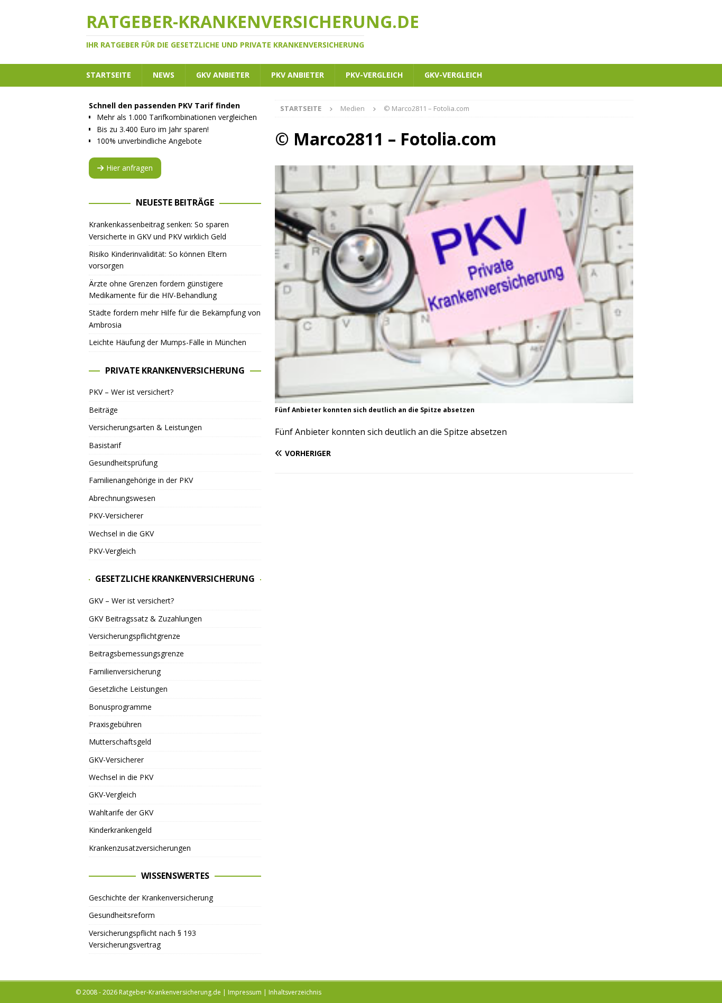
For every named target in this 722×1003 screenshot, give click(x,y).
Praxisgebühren (115, 724)
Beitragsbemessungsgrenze (136, 653)
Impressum (245, 992)
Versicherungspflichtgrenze (134, 636)
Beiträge (103, 410)
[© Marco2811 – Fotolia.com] (454, 397)
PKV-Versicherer (116, 515)
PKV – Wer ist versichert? (131, 392)
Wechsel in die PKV (121, 777)
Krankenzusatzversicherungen (140, 848)
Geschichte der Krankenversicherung (151, 898)
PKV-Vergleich (374, 75)
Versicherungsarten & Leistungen (145, 427)
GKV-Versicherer (116, 760)
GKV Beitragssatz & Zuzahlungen (145, 619)
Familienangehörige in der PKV (141, 480)
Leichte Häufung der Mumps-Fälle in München (167, 342)
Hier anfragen (129, 168)
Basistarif (105, 445)
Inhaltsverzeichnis (295, 992)
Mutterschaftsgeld (120, 742)
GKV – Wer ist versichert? (131, 601)
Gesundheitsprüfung (123, 463)
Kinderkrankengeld (120, 830)
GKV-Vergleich (453, 75)
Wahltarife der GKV (121, 812)
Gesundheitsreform (122, 915)
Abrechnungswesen (122, 498)
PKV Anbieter (297, 75)
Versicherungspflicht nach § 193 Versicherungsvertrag (142, 939)
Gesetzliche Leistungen (128, 689)
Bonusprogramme (120, 707)
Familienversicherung (125, 671)
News (163, 75)
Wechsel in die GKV (121, 533)
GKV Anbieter (222, 75)
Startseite (108, 75)
